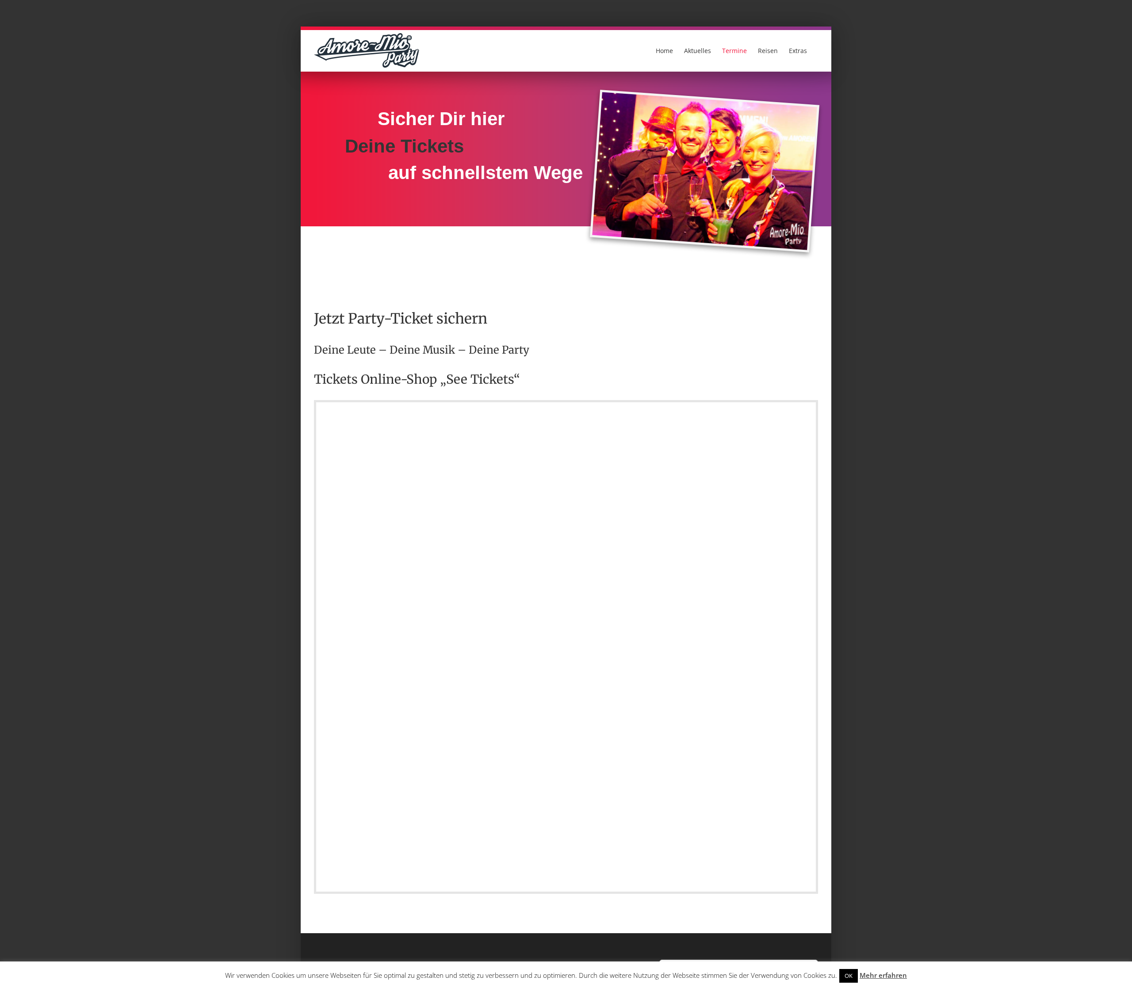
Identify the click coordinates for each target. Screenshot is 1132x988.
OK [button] (849, 976)
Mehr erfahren (883, 975)
